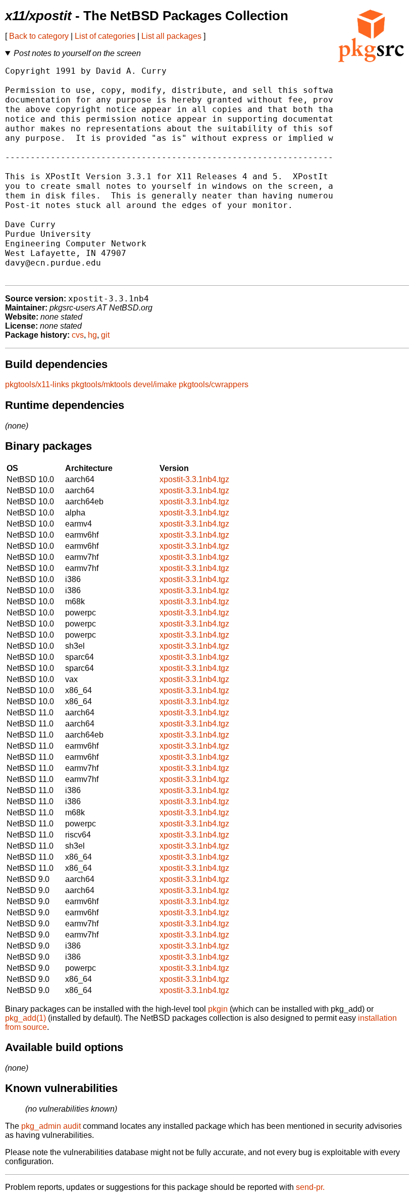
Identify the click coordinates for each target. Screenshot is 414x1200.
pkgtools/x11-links (37, 384)
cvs (78, 335)
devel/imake (155, 384)
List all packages (171, 36)
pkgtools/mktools (101, 384)
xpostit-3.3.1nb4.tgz (194, 479)
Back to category (39, 36)
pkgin (218, 1009)
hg (92, 335)
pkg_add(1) (25, 1018)
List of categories (105, 36)
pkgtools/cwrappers (213, 384)
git (105, 335)
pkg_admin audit (51, 1126)
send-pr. (310, 1187)
